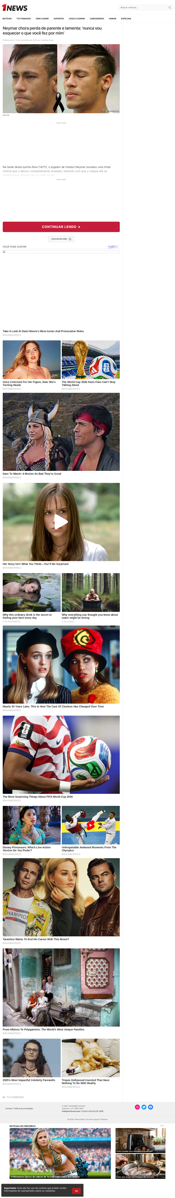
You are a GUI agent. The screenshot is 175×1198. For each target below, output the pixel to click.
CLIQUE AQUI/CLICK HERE (92, 1111)
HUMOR (112, 18)
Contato (8, 1108)
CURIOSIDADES (97, 18)
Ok (76, 1191)
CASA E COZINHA (77, 18)
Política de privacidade (23, 1108)
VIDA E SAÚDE (42, 18)
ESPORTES (59, 18)
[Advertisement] (61, 143)
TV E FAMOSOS (24, 18)
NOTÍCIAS (7, 18)
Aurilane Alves (47, 40)
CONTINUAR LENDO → (61, 227)
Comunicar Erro (59, 239)
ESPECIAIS (126, 18)
